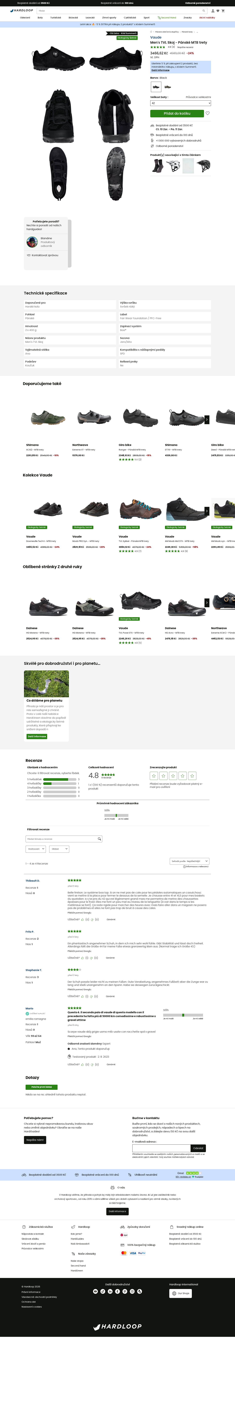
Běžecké (73, 18)
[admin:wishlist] (208, 113)
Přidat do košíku (177, 113)
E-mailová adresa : (144, 1141)
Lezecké (90, 18)
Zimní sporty (109, 18)
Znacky (188, 18)
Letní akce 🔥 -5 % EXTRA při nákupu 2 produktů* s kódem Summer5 (117, 24)
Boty (40, 18)
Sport (146, 18)
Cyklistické (130, 18)
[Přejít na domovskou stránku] (152, 32)
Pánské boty (187, 32)
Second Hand (168, 18)
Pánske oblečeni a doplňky (167, 32)
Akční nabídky (207, 18)
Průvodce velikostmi (198, 97)
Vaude (155, 37)
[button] (58, 59)
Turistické (55, 18)
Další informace (160, 70)
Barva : (158, 78)
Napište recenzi (185, 47)
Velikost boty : (159, 97)
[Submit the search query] (204, 11)
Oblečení (25, 18)
